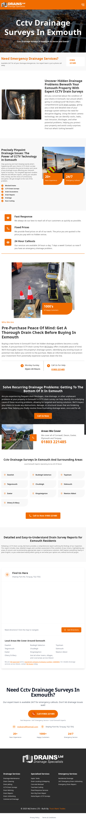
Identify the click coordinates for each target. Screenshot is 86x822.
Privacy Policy (34, 818)
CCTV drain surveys (67, 104)
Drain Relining (8, 790)
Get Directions (73, 630)
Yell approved (15, 662)
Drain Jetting (7, 784)
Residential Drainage (65, 778)
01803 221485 (73, 61)
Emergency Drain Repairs (67, 784)
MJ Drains (48, 346)
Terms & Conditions (49, 818)
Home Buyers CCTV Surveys (40, 796)
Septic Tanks (35, 778)
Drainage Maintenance (11, 778)
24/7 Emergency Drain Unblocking (70, 781)
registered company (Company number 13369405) (42, 662)
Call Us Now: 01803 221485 (45, 515)
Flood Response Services (39, 790)
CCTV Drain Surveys (10, 787)
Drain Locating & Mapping (40, 781)
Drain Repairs (8, 793)
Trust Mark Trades (57, 808)
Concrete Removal (37, 784)
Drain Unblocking (9, 796)
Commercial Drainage (11, 799)
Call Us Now (43, 416)
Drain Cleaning (8, 781)
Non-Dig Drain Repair (38, 793)
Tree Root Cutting (37, 787)
